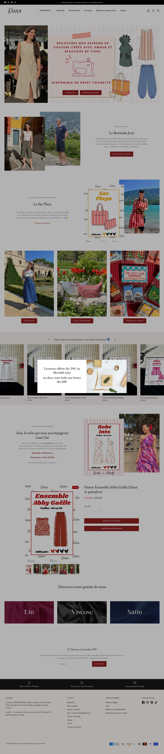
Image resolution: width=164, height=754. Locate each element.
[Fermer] (123, 362)
